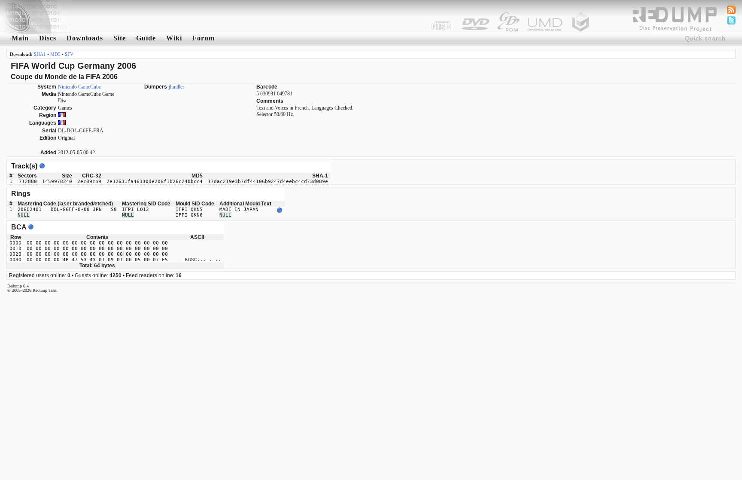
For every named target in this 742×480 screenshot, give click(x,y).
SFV (69, 54)
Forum (203, 38)
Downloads (85, 38)
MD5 (55, 54)
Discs (47, 38)
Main (20, 38)
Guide (146, 38)
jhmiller (176, 87)
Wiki (174, 38)
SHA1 (40, 54)
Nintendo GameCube (79, 87)
